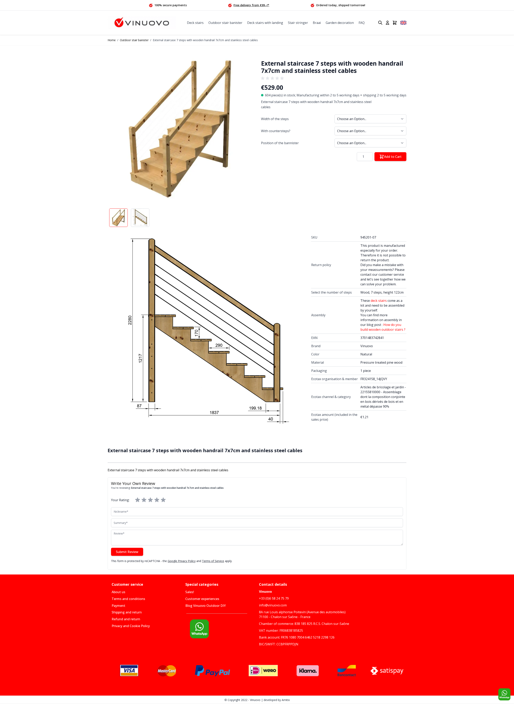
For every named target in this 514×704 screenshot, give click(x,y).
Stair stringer (298, 22)
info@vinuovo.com (273, 605)
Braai (317, 22)
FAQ (362, 22)
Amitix (286, 700)
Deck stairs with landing (265, 22)
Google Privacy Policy (182, 561)
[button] (180, 128)
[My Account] (387, 22)
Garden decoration (340, 22)
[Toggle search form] (380, 22)
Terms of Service (213, 561)
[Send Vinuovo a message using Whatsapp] (504, 694)
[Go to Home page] (142, 22)
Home (112, 40)
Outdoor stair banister (225, 22)
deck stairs (379, 300)
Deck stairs (195, 22)
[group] (273, 78)
